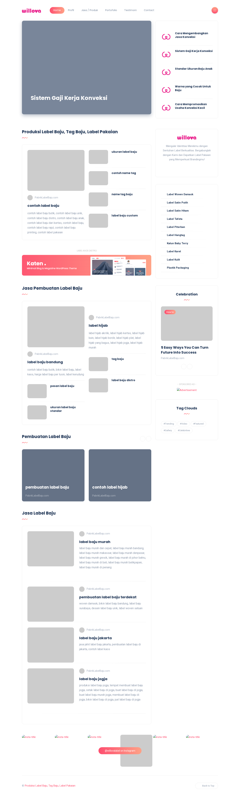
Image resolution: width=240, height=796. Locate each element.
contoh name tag (124, 173)
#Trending (169, 423)
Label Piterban (176, 227)
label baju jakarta (95, 638)
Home (57, 10)
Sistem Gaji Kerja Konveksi (69, 98)
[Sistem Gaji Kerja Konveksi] (86, 67)
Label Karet (174, 251)
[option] (53, 475)
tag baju (118, 359)
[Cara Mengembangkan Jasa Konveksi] (166, 36)
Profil (71, 10)
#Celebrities (184, 430)
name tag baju (122, 194)
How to (170, 312)
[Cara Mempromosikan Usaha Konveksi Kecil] (166, 107)
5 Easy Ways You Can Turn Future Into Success (184, 350)
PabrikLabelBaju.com (46, 197)
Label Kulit (173, 259)
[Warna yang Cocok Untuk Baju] (166, 90)
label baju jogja (93, 678)
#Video (183, 423)
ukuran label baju (124, 152)
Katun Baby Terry (177, 243)
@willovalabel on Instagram (120, 750)
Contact (149, 10)
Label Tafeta (174, 219)
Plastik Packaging (178, 267)
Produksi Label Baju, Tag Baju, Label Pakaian (50, 785)
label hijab (98, 325)
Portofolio (111, 10)
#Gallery (168, 430)
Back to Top (208, 785)
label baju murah (94, 541)
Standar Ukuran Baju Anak (193, 69)
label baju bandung (45, 362)
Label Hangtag (176, 235)
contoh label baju (43, 205)
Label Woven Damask (180, 194)
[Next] (148, 438)
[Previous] (142, 438)
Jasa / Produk (89, 10)
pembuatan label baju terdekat (108, 597)
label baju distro (123, 380)
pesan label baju (62, 386)
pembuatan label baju (47, 487)
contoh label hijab (110, 487)
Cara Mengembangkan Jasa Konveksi (191, 35)
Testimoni (130, 10)
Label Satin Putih (177, 202)
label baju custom (125, 215)
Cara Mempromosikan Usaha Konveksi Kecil (191, 106)
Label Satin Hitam (178, 210)
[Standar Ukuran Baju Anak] (166, 72)
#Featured (198, 423)
